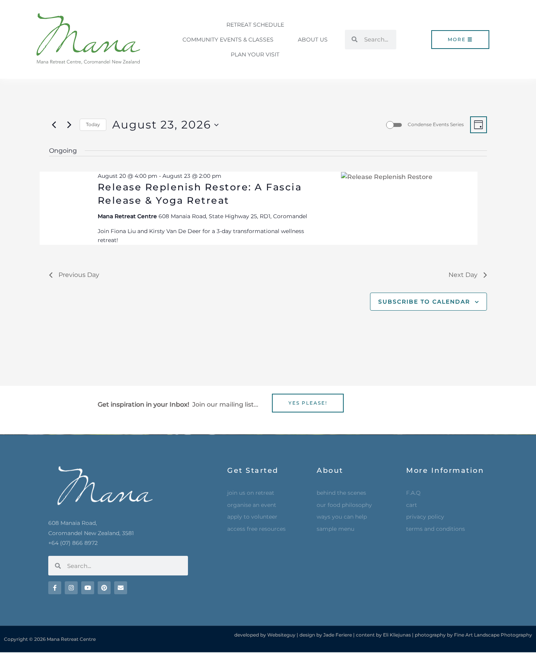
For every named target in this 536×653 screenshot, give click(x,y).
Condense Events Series (436, 124)
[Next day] (69, 125)
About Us (313, 39)
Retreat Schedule (255, 24)
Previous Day (78, 275)
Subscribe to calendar (424, 301)
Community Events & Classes (227, 39)
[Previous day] (53, 125)
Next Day (463, 275)
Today (93, 124)
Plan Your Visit (255, 54)
